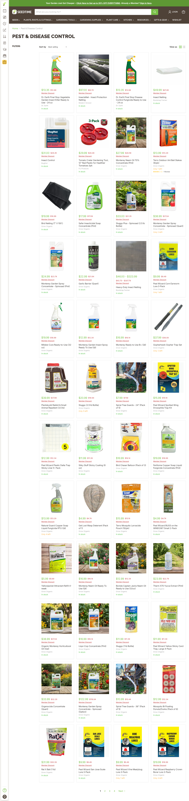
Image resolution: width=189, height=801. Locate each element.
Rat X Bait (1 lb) (48, 769)
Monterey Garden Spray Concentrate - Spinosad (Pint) (55, 285)
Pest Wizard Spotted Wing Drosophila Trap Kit (165, 406)
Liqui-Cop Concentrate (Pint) (92, 646)
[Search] (154, 12)
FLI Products (84, 169)
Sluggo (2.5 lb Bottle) (89, 405)
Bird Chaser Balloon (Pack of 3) (131, 465)
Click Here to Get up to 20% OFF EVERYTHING (98, 3)
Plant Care (112, 20)
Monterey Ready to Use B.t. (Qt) (131, 344)
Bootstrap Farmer (160, 100)
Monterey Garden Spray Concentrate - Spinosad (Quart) (168, 224)
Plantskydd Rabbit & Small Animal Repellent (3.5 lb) (53, 406)
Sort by (42, 47)
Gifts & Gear (160, 20)
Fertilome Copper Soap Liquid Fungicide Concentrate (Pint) (167, 466)
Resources (143, 20)
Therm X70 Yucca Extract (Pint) (168, 586)
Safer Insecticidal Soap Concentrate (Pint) (90, 224)
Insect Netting (159, 97)
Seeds (15, 20)
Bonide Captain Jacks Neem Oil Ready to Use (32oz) (131, 587)
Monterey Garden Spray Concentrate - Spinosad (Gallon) (90, 709)
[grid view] (180, 47)
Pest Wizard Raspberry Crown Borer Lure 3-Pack (167, 770)
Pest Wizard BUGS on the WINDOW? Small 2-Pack (165, 527)
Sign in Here (145, 3)
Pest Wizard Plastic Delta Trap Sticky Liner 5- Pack (55, 466)
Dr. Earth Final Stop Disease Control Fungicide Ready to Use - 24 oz (131, 100)
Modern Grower (85, 103)
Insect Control (48, 160)
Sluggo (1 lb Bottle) (125, 646)
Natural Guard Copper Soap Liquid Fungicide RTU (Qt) (54, 527)
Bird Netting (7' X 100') (52, 223)
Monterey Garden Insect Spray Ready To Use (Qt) (93, 346)
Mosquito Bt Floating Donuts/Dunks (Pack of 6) (165, 707)
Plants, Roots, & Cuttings (37, 20)
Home (15, 28)
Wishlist (176, 20)
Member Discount (47, 93)
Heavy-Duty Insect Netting (128, 287)
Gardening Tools (65, 20)
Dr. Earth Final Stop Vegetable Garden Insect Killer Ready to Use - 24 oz (55, 100)
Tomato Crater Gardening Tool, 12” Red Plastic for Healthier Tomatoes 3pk (93, 163)
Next (121, 791)
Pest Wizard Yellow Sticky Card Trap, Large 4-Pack (168, 647)
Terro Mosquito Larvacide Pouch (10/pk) (128, 527)
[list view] (184, 47)
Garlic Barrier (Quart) (89, 283)
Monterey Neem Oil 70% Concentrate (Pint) (127, 161)
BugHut (44, 163)
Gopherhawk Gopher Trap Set (167, 344)
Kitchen (128, 20)
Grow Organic (121, 166)
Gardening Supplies (90, 20)
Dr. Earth (44, 106)
